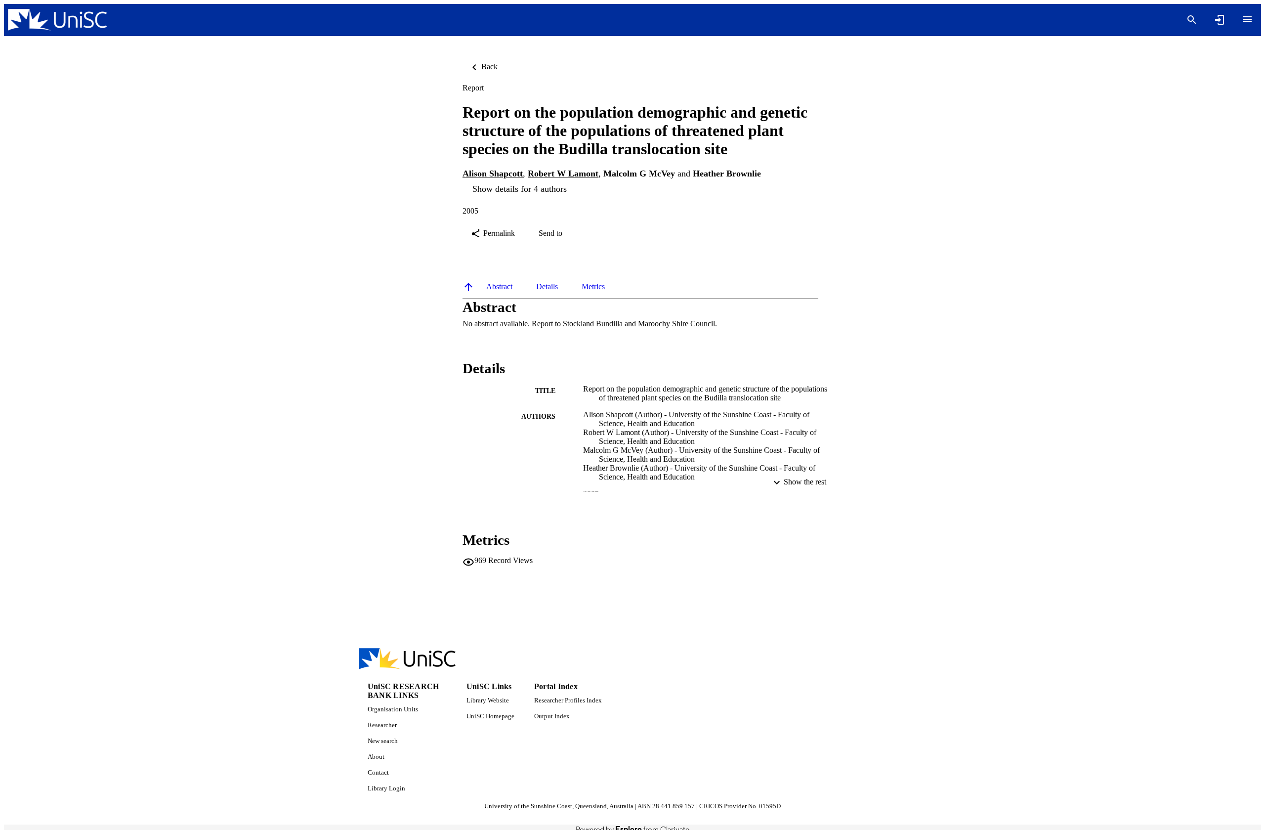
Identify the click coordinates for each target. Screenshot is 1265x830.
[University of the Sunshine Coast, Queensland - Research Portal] (57, 20)
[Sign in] (1219, 20)
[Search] (1192, 20)
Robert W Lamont (563, 173)
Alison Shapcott (493, 173)
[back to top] (468, 287)
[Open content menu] (1247, 19)
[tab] (499, 287)
